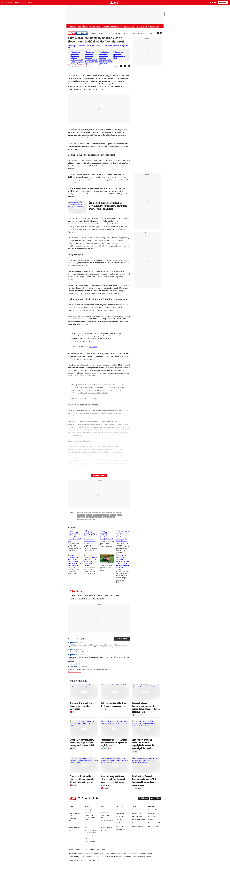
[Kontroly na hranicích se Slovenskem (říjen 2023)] (120, 58)
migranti (102, 512)
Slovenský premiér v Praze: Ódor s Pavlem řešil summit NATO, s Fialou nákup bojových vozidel (90, 546)
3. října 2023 (93, 398)
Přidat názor (122, 639)
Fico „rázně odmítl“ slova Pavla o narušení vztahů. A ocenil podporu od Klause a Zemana (89, 571)
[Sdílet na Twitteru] (124, 66)
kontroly (87, 512)
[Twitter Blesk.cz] (161, 33)
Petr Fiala (81, 517)
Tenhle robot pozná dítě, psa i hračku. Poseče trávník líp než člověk (107, 568)
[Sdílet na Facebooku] (120, 66)
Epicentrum (117, 33)
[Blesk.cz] (114, 2)
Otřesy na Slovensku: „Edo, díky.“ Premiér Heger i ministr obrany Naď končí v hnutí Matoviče (74, 571)
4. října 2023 (93, 347)
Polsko (113, 515)
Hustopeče (97, 517)
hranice (94, 512)
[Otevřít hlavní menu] (2, 2)
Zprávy (73, 595)
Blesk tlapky (142, 33)
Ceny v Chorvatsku (98, 598)
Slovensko (81, 515)
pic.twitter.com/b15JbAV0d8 (98, 393)
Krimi (133, 33)
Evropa (89, 515)
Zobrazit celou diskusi (74, 672)
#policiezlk (107, 339)
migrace (89, 517)
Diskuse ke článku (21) (76, 639)
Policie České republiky (101, 515)
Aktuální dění (76, 591)
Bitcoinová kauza (84, 598)
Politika (93, 33)
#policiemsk (82, 393)
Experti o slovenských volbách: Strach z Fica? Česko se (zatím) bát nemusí (107, 544)
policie (80, 512)
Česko (109, 512)
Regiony (73, 598)
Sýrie (119, 515)
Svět (109, 33)
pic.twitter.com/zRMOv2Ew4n (81, 341)
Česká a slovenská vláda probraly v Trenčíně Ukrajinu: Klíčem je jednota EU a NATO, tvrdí (74, 546)
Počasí (126, 33)
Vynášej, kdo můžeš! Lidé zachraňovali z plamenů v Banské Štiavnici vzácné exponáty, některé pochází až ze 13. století (122, 577)
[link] (79, 798)
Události (101, 33)
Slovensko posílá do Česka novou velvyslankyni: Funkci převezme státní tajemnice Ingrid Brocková (122, 547)
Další (150, 33)
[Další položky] (161, 26)
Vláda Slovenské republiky (86, 519)
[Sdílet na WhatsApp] (128, 66)
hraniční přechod (109, 517)
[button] (143, 798)
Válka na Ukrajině (90, 595)
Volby (79, 595)
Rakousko (117, 512)
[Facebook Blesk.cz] (158, 33)
